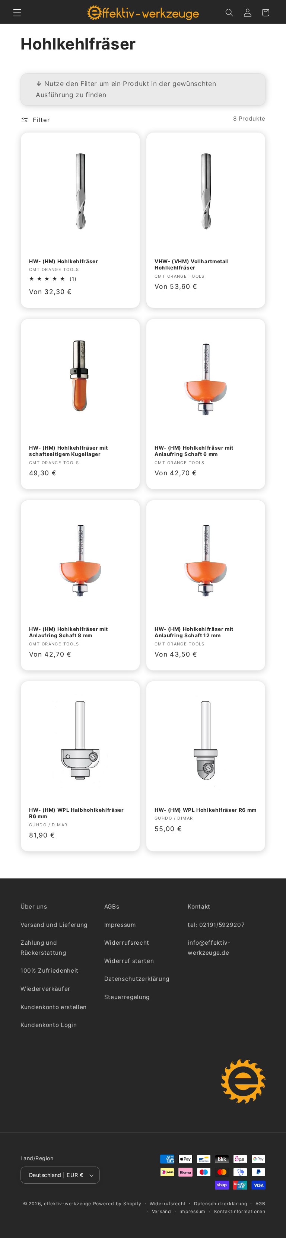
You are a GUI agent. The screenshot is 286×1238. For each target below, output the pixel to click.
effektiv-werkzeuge (67, 1203)
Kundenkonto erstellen (53, 1007)
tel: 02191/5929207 (216, 924)
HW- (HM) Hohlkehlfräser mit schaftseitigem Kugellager (68, 451)
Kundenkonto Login (48, 1024)
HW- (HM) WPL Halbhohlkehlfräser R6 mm (76, 813)
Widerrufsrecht (126, 942)
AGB (260, 1203)
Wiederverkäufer (45, 988)
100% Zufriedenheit (49, 970)
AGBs (112, 906)
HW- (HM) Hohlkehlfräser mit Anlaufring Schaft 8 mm (68, 632)
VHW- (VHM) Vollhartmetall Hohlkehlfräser (192, 264)
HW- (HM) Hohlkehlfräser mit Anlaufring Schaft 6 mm (194, 451)
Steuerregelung (127, 997)
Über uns (33, 906)
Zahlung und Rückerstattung (43, 947)
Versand (161, 1211)
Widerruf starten (129, 960)
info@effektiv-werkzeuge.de (209, 947)
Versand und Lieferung (54, 924)
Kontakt (199, 906)
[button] (17, 13)
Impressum (120, 924)
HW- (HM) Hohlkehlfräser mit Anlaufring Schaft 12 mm (194, 632)
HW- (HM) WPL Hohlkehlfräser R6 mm (206, 810)
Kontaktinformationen (240, 1211)
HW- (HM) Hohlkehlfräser (63, 261)
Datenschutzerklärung (136, 978)
